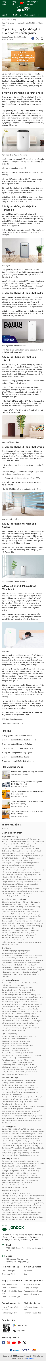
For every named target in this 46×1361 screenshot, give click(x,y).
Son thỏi (40, 923)
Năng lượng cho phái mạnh (32, 879)
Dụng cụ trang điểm (27, 933)
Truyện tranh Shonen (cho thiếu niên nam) (16, 1041)
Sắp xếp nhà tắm (20, 1104)
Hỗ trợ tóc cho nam (23, 877)
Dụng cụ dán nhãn (8, 1146)
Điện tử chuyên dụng (9, 1123)
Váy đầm (10, 1161)
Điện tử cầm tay (34, 1120)
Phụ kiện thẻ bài (36, 1055)
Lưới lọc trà (5, 977)
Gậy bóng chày (7, 1207)
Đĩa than (14, 1062)
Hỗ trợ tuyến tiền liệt (8, 877)
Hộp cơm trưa (33, 1087)
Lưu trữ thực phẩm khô (9, 1092)
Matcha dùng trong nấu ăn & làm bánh (15, 955)
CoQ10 (12, 858)
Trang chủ (6, 20)
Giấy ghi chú (17, 1131)
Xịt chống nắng (35, 916)
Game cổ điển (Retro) (25, 1058)
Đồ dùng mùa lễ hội (18, 1030)
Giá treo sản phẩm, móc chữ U (33, 1143)
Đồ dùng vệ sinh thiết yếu (10, 1102)
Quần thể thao (16, 1215)
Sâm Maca (18, 874)
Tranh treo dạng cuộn (9, 997)
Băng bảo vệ (6, 1219)
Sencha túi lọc (6, 960)
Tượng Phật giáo (19, 1002)
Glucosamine (31, 853)
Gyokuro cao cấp (35, 955)
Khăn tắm (36, 1099)
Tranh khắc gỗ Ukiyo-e (10, 1009)
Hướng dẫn (31, 15)
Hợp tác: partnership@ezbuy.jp (18, 1262)
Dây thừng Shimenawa (22, 992)
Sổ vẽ (41, 1131)
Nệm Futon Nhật (8, 1109)
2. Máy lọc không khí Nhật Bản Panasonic (19, 740)
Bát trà (31, 974)
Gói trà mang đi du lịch (9, 970)
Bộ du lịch (14, 944)
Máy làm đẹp (30, 935)
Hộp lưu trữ (37, 1116)
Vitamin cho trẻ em (8, 886)
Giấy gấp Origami (18, 1150)
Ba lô (16, 1168)
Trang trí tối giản (26, 1116)
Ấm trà (37, 974)
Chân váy (17, 1161)
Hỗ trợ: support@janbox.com (17, 1259)
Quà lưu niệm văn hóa (9, 1025)
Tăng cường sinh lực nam (32, 874)
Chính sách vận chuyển (11, 1297)
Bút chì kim (19, 1129)
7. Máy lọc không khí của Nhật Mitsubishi (19, 761)
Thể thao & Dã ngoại (10, 1191)
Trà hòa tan (30, 967)
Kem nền (32, 918)
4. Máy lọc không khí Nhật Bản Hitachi (17, 748)
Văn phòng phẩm (9, 1126)
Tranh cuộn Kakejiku (9, 1011)
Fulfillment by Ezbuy (9, 1313)
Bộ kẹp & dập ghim (24, 1141)
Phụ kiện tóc (6, 1178)
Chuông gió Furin (36, 997)
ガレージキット (20, 1067)
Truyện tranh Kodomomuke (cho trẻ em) (15, 1050)
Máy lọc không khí (27, 1111)
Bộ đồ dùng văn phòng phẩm (30, 1155)
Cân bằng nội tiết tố (23, 882)
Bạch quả (27, 896)
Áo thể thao (6, 1215)
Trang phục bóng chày (23, 1205)
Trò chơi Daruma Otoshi (10, 1016)
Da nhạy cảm (34, 911)
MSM (13, 856)
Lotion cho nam (7, 940)
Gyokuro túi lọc (19, 958)
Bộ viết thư (34, 1153)
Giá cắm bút (13, 1141)
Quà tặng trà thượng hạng (28, 972)
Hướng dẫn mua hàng (32, 1284)
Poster (32, 1065)
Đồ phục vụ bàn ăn (15, 1090)
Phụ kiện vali (18, 1185)
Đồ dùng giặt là (38, 1097)
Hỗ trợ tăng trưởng (22, 886)
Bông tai (34, 1175)
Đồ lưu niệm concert (25, 1062)
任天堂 (4, 1058)
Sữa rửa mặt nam (28, 937)
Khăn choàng (12, 1180)
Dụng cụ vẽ (6, 1150)
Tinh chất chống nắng (21, 916)
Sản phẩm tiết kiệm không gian (12, 1113)
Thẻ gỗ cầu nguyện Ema (27, 990)
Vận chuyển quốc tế (31, 1294)
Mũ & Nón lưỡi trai (34, 1178)
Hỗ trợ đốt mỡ (6, 841)
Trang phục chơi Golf (22, 1203)
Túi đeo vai (23, 1168)
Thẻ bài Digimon (7, 1055)
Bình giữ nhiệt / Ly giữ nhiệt (11, 1087)
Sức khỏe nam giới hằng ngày (12, 879)
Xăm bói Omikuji (7, 992)
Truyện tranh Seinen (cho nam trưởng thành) (17, 1046)
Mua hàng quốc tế (16, 15)
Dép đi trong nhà (7, 1168)
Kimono (4, 983)
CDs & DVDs (6, 1062)
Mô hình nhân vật (31, 1069)
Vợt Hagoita (32, 1014)
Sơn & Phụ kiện (19, 1069)
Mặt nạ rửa (14, 928)
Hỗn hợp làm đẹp (34, 839)
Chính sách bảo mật (9, 1288)
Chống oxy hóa (32, 863)
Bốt (33, 1166)
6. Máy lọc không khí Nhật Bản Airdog (17, 757)
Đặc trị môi (29, 926)
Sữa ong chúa (27, 867)
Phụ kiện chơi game (8, 1060)
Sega (9, 1058)
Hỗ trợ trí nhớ (6, 860)
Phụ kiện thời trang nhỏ (19, 1178)
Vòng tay (27, 1175)
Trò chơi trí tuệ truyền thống (28, 1016)
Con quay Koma (21, 1014)
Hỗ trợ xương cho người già (11, 889)
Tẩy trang (26, 902)
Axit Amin (39, 870)
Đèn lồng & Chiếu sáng (9, 1196)
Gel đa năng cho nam (21, 940)
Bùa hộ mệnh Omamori (9, 990)
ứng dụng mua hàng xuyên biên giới (24, 660)
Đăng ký (14, 3)
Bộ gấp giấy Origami (33, 1006)
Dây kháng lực (19, 1210)
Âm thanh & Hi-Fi (22, 1118)
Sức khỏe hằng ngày (9, 865)
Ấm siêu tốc (19, 1083)
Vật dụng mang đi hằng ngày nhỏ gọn (14, 1187)
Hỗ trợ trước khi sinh (8, 882)
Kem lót (24, 918)
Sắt (17, 893)
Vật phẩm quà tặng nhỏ (30, 1023)
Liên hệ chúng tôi (8, 1271)
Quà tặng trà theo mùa (10, 972)
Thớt (33, 1083)
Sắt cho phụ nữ (36, 882)
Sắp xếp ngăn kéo (19, 1094)
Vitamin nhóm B (29, 870)
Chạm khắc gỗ (7, 1006)
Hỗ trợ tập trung (17, 860)
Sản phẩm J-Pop (22, 1060)
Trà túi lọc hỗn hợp (19, 967)
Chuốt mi (19, 923)
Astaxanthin (6, 853)
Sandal (28, 1166)
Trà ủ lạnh (39, 967)
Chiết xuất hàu (7, 851)
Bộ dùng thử (6, 944)
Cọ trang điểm (19, 935)
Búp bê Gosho (7, 1002)
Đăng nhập (4, 3)
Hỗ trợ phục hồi (18, 872)
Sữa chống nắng (7, 916)
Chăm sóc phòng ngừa (25, 865)
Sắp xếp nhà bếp (29, 1090)
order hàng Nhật (21, 669)
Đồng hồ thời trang (33, 1171)
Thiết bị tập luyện (8, 1203)
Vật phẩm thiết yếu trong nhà (12, 1099)
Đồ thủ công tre (28, 1004)
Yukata (11, 983)
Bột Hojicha (40, 960)
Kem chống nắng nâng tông (11, 918)
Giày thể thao (6, 1166)
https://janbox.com (16, 719)
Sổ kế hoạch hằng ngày (16, 1136)
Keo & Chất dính (38, 1141)
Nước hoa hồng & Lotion (26, 904)
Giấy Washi (21, 1011)
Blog (14, 20)
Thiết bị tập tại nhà (21, 1212)
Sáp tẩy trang (16, 902)
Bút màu (41, 1148)
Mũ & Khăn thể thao (35, 1217)
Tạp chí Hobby (24, 1074)
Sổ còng (35, 1146)
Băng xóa (19, 1146)
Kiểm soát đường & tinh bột (21, 841)
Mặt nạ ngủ (5, 928)
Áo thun (11, 1163)
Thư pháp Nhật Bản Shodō (28, 1009)
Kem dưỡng (36, 907)
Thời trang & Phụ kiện (10, 1159)
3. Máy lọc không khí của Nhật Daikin (17, 744)
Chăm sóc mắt (7, 914)
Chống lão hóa (7, 911)
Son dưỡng (20, 926)
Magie (42, 891)
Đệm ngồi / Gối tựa (29, 1106)
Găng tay (21, 1180)
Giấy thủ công (30, 1150)
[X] (37, 38)
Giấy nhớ (18, 1143)
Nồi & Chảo (18, 1085)
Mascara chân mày (29, 923)
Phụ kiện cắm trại (38, 1196)
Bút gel (11, 1129)
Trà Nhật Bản (7, 948)
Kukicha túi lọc (18, 965)
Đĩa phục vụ (33, 1018)
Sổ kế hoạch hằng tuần (33, 1134)
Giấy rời (25, 1131)
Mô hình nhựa (31, 1067)
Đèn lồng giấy (35, 995)
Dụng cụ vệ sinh (26, 1097)
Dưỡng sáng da (28, 909)
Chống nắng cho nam (9, 942)
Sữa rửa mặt (35, 902)
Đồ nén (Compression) (30, 1215)
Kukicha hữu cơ (7, 965)
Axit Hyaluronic (15, 839)
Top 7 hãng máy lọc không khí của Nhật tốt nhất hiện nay (22, 24)
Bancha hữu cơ (30, 965)
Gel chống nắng (34, 914)
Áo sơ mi (5, 1163)
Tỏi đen (19, 867)
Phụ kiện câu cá (22, 1198)
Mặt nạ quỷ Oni (16, 1004)
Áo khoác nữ (33, 1161)
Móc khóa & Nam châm (20, 1021)
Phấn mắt (11, 923)
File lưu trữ (15, 1148)
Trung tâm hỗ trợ (8, 1274)
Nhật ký (4, 1136)
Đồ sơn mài (38, 1004)
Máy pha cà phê (17, 1080)
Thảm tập (29, 1210)
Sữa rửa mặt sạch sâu (9, 904)
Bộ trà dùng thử (38, 970)
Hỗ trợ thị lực (15, 853)
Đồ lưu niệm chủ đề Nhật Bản (11, 1023)
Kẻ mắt (4, 923)
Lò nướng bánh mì (8, 1083)
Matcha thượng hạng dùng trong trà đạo (15, 951)
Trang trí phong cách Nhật (11, 1116)
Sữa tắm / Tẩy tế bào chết (10, 933)
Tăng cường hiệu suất (31, 872)
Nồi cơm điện (6, 1080)
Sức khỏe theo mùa (8, 867)
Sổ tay (9, 1131)
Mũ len (4, 1180)
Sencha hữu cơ (31, 958)
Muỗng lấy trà (23, 974)
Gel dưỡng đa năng (8, 909)
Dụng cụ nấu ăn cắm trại (21, 1193)
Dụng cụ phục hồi (8, 1212)
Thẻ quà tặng (14, 1155)
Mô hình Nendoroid (8, 1039)
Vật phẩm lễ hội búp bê (26, 1025)
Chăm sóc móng (34, 930)
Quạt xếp (25, 995)
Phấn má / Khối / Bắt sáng (31, 921)
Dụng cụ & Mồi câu (9, 1198)
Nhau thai (24, 839)
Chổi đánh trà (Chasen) (9, 974)
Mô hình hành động (23, 1039)
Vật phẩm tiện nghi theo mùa (11, 1106)
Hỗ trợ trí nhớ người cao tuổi (30, 889)
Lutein (32, 851)
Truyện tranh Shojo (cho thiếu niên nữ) (15, 1043)
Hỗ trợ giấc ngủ (29, 860)
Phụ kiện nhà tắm (7, 1104)
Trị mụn (18, 909)
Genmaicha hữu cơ (20, 962)
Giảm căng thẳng (7, 863)
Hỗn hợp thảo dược (31, 891)
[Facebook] (33, 38)
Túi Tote (31, 1168)
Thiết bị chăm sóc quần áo (11, 1111)
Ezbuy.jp (30, 1358)
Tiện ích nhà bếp (7, 1085)
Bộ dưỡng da (6, 937)
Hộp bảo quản (7, 1094)
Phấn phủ (18, 921)
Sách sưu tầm (31, 1072)
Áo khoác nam (29, 1163)
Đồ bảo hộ (36, 1205)
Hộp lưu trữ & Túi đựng (9, 1200)
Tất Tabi (35, 983)
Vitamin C (19, 896)
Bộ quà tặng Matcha (25, 970)
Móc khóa (17, 1065)
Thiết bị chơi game (35, 1118)
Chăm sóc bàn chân (20, 930)
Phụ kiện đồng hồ (7, 1175)
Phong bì (5, 1155)
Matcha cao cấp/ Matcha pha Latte (14, 953)
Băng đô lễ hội (6, 999)
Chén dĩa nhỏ (6, 1021)
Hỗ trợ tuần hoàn (33, 858)
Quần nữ (25, 1161)
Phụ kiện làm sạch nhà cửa (11, 1097)
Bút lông (5, 1129)
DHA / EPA (5, 858)
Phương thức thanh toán (33, 1291)
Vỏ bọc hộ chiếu (26, 1182)
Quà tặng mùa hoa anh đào (28, 1028)
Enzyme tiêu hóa (7, 846)
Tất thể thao (6, 1217)
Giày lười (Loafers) (18, 1166)
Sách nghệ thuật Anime (10, 1074)
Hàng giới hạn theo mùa (10, 1028)
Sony (14, 1058)
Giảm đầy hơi (29, 846)
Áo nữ (4, 1161)
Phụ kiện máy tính (8, 1120)
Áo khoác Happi (18, 985)
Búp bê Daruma (28, 988)
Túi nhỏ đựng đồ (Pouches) (11, 1182)
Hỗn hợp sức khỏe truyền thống (12, 870)
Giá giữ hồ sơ (6, 1148)
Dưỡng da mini (23, 942)
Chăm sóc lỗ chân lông (21, 911)
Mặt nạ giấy (38, 926)
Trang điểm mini (34, 942)
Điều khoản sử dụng (9, 1284)
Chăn (42, 1106)
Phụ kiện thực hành (8, 1205)
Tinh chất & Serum (8, 907)
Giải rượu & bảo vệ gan (20, 851)
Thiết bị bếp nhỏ (30, 1080)
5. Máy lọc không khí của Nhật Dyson (17, 753)
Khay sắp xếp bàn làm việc (28, 1138)
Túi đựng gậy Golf (37, 1203)
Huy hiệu (25, 1065)
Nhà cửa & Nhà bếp (10, 1078)
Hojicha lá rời (30, 960)
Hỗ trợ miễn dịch (20, 863)
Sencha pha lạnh (18, 960)
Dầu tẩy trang (6, 902)
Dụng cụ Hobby (7, 1069)
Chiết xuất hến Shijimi (32, 848)
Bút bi (4, 1131)
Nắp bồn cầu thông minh (28, 1102)
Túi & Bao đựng (17, 1219)
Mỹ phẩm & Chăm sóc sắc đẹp (14, 899)
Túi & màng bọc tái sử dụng (27, 1092)
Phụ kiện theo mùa (32, 1180)
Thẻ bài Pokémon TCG (10, 1053)
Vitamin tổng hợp (8, 893)
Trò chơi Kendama (8, 1014)
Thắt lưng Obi (26, 983)
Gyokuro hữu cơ (7, 958)
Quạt (37, 1111)
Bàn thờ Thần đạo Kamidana (11, 995)
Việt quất (38, 851)
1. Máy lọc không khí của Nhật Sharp (17, 736)
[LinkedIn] (42, 38)
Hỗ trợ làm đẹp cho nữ (9, 884)
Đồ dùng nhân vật (8, 1067)
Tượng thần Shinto (32, 1002)
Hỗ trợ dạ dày (19, 846)
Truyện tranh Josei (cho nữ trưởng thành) (15, 1048)
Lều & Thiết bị (6, 1193)
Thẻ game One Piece (22, 1055)
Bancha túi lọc (6, 967)
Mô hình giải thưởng (18, 1036)
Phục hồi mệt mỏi (7, 874)
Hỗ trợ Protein (6, 872)
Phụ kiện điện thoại (21, 1120)
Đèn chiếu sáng (29, 1113)
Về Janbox (28, 1271)
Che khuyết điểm (7, 921)
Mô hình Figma (31, 1036)
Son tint (4, 926)
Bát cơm (4, 1018)
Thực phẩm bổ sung (10, 837)
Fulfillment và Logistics (32, 1313)
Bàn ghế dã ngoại (25, 1196)
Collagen (5, 839)
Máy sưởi (28, 1109)
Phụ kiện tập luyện (35, 1207)
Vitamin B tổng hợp (8, 896)
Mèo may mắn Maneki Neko (11, 988)
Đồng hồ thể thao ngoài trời (26, 1173)
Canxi (23, 853)
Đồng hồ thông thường (17, 1171)
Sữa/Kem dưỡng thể (26, 928)
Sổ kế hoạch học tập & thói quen (13, 1134)
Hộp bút (4, 1141)
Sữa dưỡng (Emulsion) (23, 907)
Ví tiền (38, 1168)
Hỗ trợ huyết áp (21, 858)
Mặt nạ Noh (6, 1004)
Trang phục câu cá (24, 1200)
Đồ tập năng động (35, 1212)
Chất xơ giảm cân (38, 841)
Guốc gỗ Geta (6, 985)
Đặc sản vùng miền (35, 1021)
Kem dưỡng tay (7, 930)
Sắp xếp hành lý (7, 1185)
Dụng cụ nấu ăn (29, 1085)
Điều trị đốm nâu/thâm (20, 914)
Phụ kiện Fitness (7, 1210)
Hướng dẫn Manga (8, 1072)
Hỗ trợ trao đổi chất (9, 844)
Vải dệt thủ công (18, 1006)
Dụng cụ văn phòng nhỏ (10, 1138)
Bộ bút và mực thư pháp (34, 1011)
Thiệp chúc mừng (23, 1153)
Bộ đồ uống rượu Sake (20, 1018)
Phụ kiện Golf (36, 1200)
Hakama (17, 983)
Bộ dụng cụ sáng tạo (9, 1153)
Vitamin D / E (28, 893)
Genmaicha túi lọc (34, 962)
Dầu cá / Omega (37, 856)
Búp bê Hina (31, 999)
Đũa (10, 1018)
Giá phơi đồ (27, 1099)
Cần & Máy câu (34, 1198)
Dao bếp (28, 1083)
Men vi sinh (38, 844)
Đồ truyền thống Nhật (10, 980)
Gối (38, 1106)
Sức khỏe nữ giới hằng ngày (27, 884)
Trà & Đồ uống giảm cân (25, 844)
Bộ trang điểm (16, 937)
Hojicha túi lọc (7, 962)
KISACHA (5, 828)
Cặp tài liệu (27, 1146)
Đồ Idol (32, 1060)
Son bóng (11, 926)
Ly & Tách (24, 1087)
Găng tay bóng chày (20, 1207)
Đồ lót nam (39, 1163)
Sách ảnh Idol (20, 1072)
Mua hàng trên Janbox (32, 3)
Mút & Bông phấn (8, 935)
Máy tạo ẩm (19, 1109)
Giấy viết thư (33, 1131)
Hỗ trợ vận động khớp (23, 856)
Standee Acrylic (7, 1065)
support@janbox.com (15, 723)
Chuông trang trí (23, 997)
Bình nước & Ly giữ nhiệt (19, 1217)
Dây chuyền (19, 1175)
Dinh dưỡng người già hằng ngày (13, 891)
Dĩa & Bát (5, 1090)
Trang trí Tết (6, 1030)
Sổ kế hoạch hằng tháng (34, 1136)
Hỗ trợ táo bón (7, 848)
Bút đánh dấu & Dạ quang (32, 1129)
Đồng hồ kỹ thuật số (8, 1173)
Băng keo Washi (8, 1143)
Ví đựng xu (5, 1171)
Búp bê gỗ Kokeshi (19, 999)
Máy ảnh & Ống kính (8, 1118)
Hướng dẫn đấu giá (31, 1288)
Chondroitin (6, 856)
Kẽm (20, 893)
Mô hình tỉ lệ (6, 1036)
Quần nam (19, 1163)
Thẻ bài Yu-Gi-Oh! (25, 1053)
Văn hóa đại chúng (9, 1034)
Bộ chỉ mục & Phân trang (28, 1148)
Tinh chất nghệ (18, 848)
